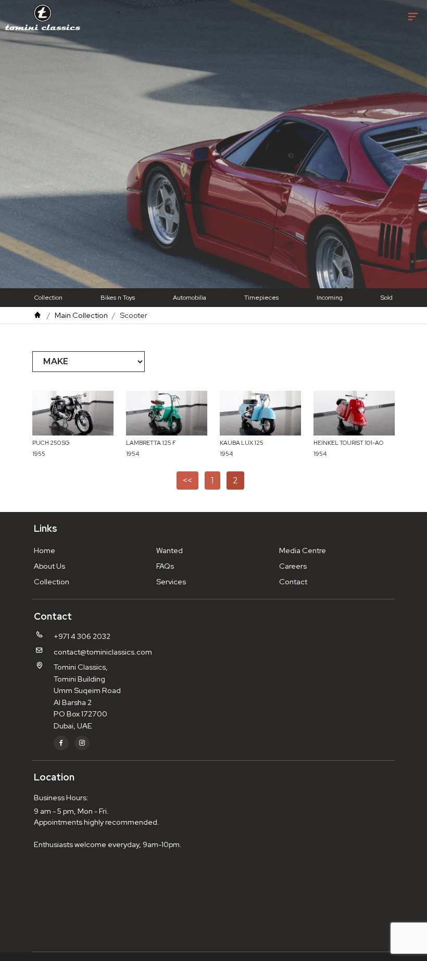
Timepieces (261, 297)
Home (44, 550)
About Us (49, 566)
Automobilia (189, 297)
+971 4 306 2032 (82, 636)
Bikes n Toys (118, 297)
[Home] (37, 315)
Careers (293, 566)
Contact (293, 581)
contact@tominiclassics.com (103, 652)
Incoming (330, 297)
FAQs (165, 566)
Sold (387, 297)
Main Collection (81, 315)
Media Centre (302, 550)
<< (187, 480)
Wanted (169, 550)
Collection (48, 297)
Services (171, 581)
